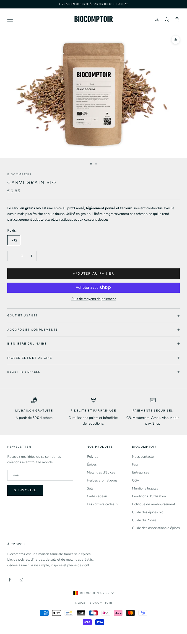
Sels (90, 488)
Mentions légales (145, 488)
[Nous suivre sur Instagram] (21, 579)
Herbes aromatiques (102, 480)
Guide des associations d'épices (156, 528)
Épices (92, 464)
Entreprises (140, 472)
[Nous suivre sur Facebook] (9, 579)
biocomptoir (19, 174)
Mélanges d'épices (101, 472)
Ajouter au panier (93, 273)
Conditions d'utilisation (149, 496)
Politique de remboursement (153, 504)
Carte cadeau (97, 496)
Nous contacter (143, 456)
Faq (135, 464)
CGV (135, 480)
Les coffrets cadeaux (102, 504)
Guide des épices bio (147, 512)
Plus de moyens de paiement (93, 299)
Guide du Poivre (144, 520)
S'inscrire (25, 490)
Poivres (92, 456)
